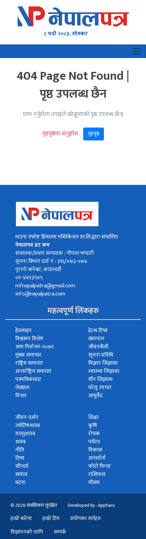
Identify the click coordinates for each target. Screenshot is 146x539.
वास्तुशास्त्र (25, 433)
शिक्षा (93, 417)
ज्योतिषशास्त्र (27, 425)
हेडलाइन (23, 330)
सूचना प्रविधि (100, 355)
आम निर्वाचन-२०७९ (34, 346)
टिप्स (19, 458)
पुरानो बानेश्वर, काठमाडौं (38, 269)
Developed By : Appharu (91, 505)
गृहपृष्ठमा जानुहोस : (70, 133)
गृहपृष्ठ (93, 133)
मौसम (93, 482)
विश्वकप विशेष (29, 338)
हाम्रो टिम (50, 518)
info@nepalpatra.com (40, 294)
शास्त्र (20, 441)
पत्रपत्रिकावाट (28, 379)
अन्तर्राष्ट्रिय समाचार (33, 371)
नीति (19, 450)
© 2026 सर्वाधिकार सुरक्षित (34, 505)
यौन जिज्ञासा (100, 379)
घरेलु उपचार (100, 387)
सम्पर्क (60, 532)
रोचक (94, 433)
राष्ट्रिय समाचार (29, 363)
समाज (21, 474)
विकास (95, 450)
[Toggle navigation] (136, 51)
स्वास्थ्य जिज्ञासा (103, 371)
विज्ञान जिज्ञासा (102, 363)
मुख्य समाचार (28, 355)
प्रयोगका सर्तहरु (85, 518)
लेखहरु (22, 387)
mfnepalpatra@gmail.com (45, 285)
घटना (20, 482)
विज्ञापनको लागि (27, 532)
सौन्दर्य (21, 466)
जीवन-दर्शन (26, 417)
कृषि (92, 425)
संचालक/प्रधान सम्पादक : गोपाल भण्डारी (54, 253)
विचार (21, 395)
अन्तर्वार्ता (97, 458)
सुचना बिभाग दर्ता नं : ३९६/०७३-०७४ (51, 261)
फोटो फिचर (99, 466)
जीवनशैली (98, 346)
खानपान (96, 338)
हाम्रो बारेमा (21, 518)
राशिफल (96, 474)
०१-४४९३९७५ (29, 277)
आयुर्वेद (95, 395)
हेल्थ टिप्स (98, 330)
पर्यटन (94, 441)
